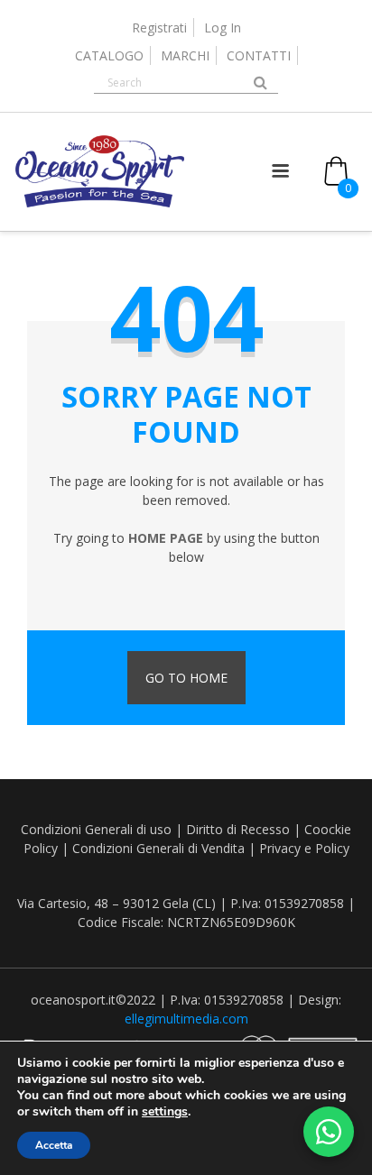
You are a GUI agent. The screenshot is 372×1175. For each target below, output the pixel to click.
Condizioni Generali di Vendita (158, 848)
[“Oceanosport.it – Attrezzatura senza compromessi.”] (100, 203)
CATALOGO (109, 55)
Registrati (159, 27)
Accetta (53, 1145)
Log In (222, 27)
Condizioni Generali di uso (96, 829)
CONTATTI (259, 55)
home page (165, 537)
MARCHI (185, 55)
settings (165, 1112)
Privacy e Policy (304, 848)
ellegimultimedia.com (186, 1018)
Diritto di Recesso (238, 829)
